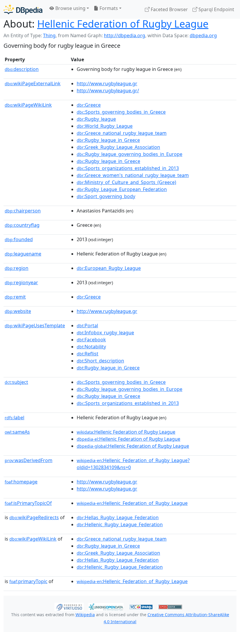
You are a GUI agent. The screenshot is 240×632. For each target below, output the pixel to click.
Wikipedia (85, 614)
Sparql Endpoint (215, 9)
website (18, 311)
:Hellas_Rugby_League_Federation (118, 517)
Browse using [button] (69, 8)
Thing (49, 35)
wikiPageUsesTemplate (35, 325)
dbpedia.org (203, 35)
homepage (21, 481)
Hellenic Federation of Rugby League (122, 23)
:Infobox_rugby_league (105, 332)
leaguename (23, 254)
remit (15, 297)
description (22, 69)
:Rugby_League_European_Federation (122, 189)
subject (16, 382)
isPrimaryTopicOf (28, 503)
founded (19, 239)
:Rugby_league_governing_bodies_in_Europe (129, 154)
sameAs (17, 432)
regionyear (21, 282)
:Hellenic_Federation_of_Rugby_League (132, 503)
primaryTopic (28, 581)
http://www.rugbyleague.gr (107, 83)
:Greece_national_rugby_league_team (122, 133)
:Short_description (100, 360)
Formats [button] (108, 8)
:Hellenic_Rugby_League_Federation (120, 524)
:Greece (89, 105)
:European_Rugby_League (109, 268)
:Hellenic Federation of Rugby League (126, 432)
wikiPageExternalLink (33, 83)
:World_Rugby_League (105, 126)
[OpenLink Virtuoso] (69, 606)
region (16, 268)
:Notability (91, 346)
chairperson (23, 210)
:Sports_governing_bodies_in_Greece (121, 112)
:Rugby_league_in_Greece (108, 140)
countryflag (22, 225)
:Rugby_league (96, 119)
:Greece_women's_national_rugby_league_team (133, 175)
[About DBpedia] (23, 9)
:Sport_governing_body (106, 196)
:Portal (87, 325)
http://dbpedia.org (124, 35)
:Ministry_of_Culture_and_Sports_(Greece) (126, 182)
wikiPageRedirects (34, 517)
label (14, 417)
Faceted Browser (169, 9)
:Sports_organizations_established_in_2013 (128, 168)
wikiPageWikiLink (28, 105)
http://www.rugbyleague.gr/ (108, 90)
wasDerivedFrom (28, 460)
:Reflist (87, 353)
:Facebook (91, 339)
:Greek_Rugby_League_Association (118, 147)
